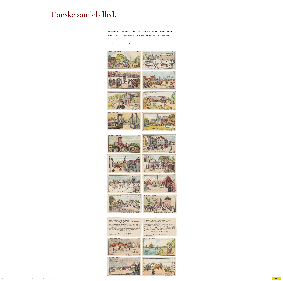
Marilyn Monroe (126, 38)
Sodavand (118, 35)
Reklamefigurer (140, 35)
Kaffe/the (154, 31)
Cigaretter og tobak (136, 31)
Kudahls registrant (125, 31)
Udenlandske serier (150, 35)
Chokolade (146, 31)
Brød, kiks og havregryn (128, 35)
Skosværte (168, 31)
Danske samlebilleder (113, 31)
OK (276, 279)
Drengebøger (111, 38)
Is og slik (110, 35)
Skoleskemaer (165, 35)
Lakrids (161, 31)
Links (119, 38)
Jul (158, 35)
